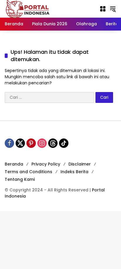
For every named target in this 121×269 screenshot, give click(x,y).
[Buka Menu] (102, 8)
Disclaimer (79, 164)
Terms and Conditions (28, 172)
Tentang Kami (20, 179)
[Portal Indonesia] (28, 8)
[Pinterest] (31, 143)
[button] (112, 8)
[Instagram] (42, 143)
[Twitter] (20, 143)
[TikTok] (63, 143)
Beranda (14, 164)
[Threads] (53, 143)
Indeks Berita (74, 172)
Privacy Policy (45, 164)
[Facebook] (9, 143)
